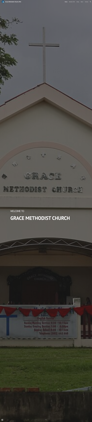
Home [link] (66, 1)
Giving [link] (78, 1)
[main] (46, 211)
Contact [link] (86, 1)
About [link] (82, 1)
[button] (90, 1)
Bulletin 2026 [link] (72, 1)
